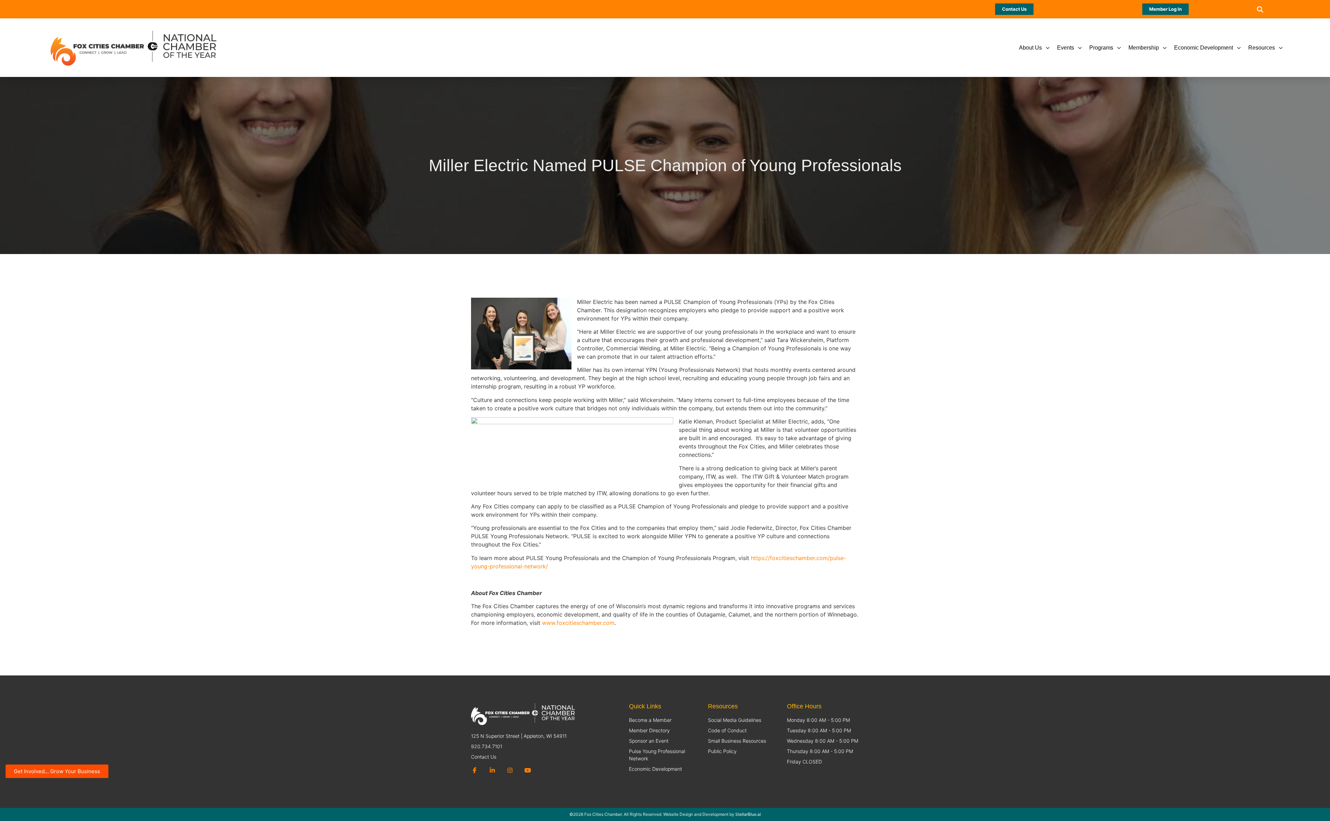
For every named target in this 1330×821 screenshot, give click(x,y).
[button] (1260, 9)
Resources (1261, 48)
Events (1065, 48)
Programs (1101, 48)
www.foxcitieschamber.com (578, 622)
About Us (1030, 48)
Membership (1143, 48)
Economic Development (1203, 48)
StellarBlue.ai (748, 814)
